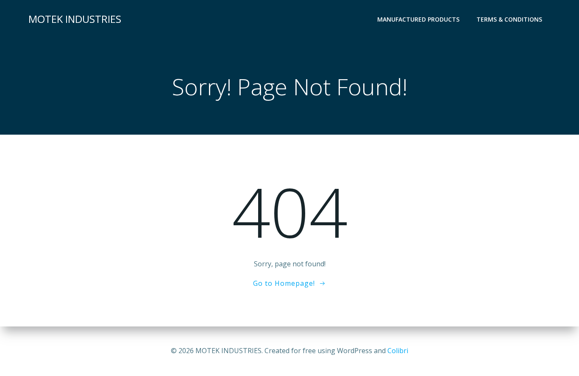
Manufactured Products (418, 19)
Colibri (397, 350)
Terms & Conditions (509, 19)
